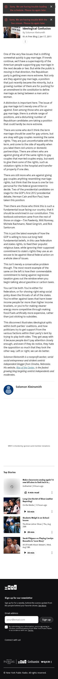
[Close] (51, 6)
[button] (29, 486)
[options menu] (25, 41)
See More (42, 605)
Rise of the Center (25, 367)
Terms (30, 630)
